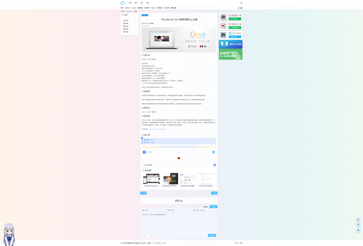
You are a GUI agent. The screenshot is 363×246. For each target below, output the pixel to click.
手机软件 (147, 8)
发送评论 (212, 235)
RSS (236, 243)
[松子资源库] (124, 3)
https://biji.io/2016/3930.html (157, 129)
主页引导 (166, 8)
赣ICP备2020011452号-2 (139, 243)
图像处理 (173, 8)
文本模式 (213, 207)
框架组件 (160, 8)
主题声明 (125, 23)
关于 (141, 3)
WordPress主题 (148, 165)
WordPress (127, 8)
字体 (122, 8)
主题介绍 (125, 20)
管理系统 (140, 8)
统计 (136, 3)
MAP (241, 243)
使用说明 (125, 29)
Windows (153, 8)
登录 (241, 8)
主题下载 (125, 32)
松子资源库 (128, 243)
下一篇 (214, 193)
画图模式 (205, 207)
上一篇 (143, 193)
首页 (130, 3)
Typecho (134, 8)
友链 (147, 3)
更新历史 (125, 26)
